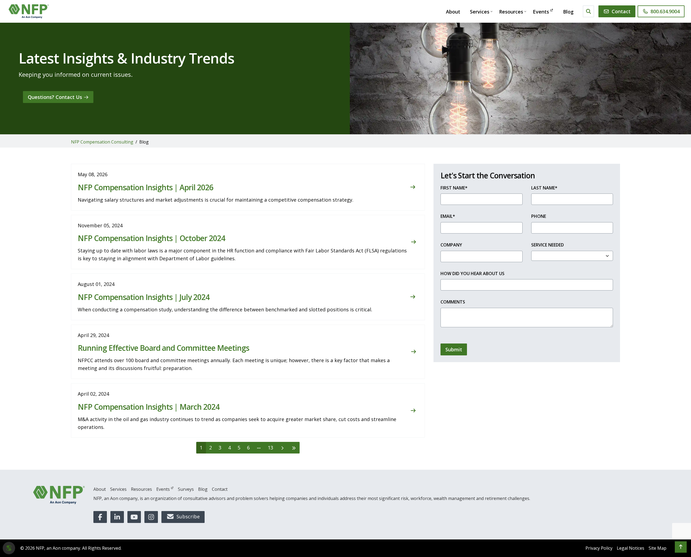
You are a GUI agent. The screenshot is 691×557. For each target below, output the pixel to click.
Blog (568, 11)
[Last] (294, 447)
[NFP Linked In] (117, 517)
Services (479, 11)
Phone (538, 216)
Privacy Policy (598, 548)
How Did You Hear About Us (472, 273)
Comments (453, 302)
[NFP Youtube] (134, 517)
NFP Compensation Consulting (102, 142)
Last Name (544, 188)
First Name (454, 188)
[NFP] (59, 495)
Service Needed (547, 245)
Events (541, 11)
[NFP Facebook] (100, 517)
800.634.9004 (665, 11)
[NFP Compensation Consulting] (28, 11)
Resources (511, 11)
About (453, 11)
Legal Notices (630, 548)
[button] (681, 547)
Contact (621, 11)
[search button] (588, 11)
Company (451, 245)
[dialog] (9, 548)
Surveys (186, 489)
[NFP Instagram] (151, 517)
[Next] (282, 447)
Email (448, 216)
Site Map (657, 548)
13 (270, 447)
